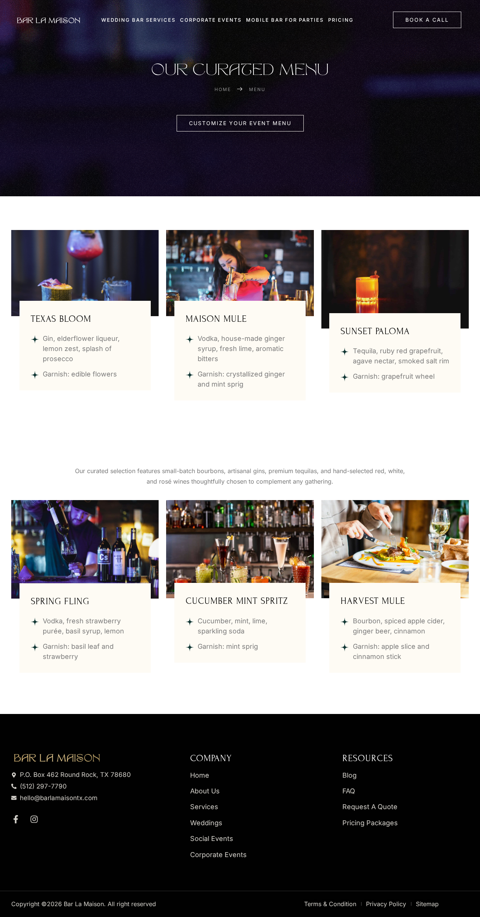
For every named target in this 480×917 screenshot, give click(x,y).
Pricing (341, 20)
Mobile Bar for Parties (285, 20)
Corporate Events (211, 20)
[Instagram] (34, 819)
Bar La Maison (84, 904)
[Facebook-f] (16, 819)
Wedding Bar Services (138, 20)
